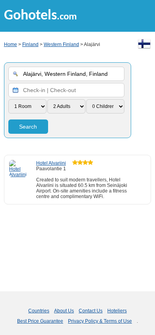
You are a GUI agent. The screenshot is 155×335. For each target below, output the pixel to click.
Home (10, 44)
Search (28, 126)
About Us (64, 311)
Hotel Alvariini (51, 163)
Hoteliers (117, 311)
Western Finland (61, 44)
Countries (38, 311)
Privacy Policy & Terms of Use (100, 321)
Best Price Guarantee (40, 321)
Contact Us (91, 311)
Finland (30, 44)
